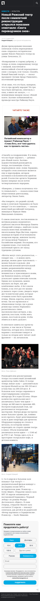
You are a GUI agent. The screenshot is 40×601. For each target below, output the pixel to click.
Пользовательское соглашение (11, 595)
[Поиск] (37, 3)
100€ (8, 550)
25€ (20, 545)
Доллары (28, 540)
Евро (12, 540)
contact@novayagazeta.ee (20, 578)
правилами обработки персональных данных (20, 573)
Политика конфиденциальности (14, 596)
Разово (12, 556)
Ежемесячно (28, 556)
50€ (31, 545)
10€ (8, 545)
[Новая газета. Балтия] (3, 3)
